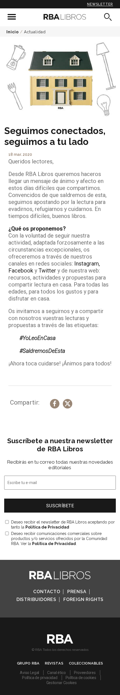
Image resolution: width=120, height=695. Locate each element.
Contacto (46, 591)
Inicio (12, 32)
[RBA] (60, 642)
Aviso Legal (29, 672)
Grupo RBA (28, 663)
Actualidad (35, 32)
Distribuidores (36, 599)
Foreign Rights (83, 599)
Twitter (47, 270)
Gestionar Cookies (61, 682)
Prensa (77, 591)
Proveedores (85, 672)
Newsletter (100, 4)
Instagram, (87, 263)
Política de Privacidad (47, 527)
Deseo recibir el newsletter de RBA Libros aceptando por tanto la (63, 524)
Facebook (21, 270)
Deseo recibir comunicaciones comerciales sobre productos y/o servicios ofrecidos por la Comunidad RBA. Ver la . (59, 538)
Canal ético (56, 672)
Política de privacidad (39, 677)
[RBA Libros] (60, 17)
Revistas (54, 663)
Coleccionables (86, 663)
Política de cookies (81, 677)
